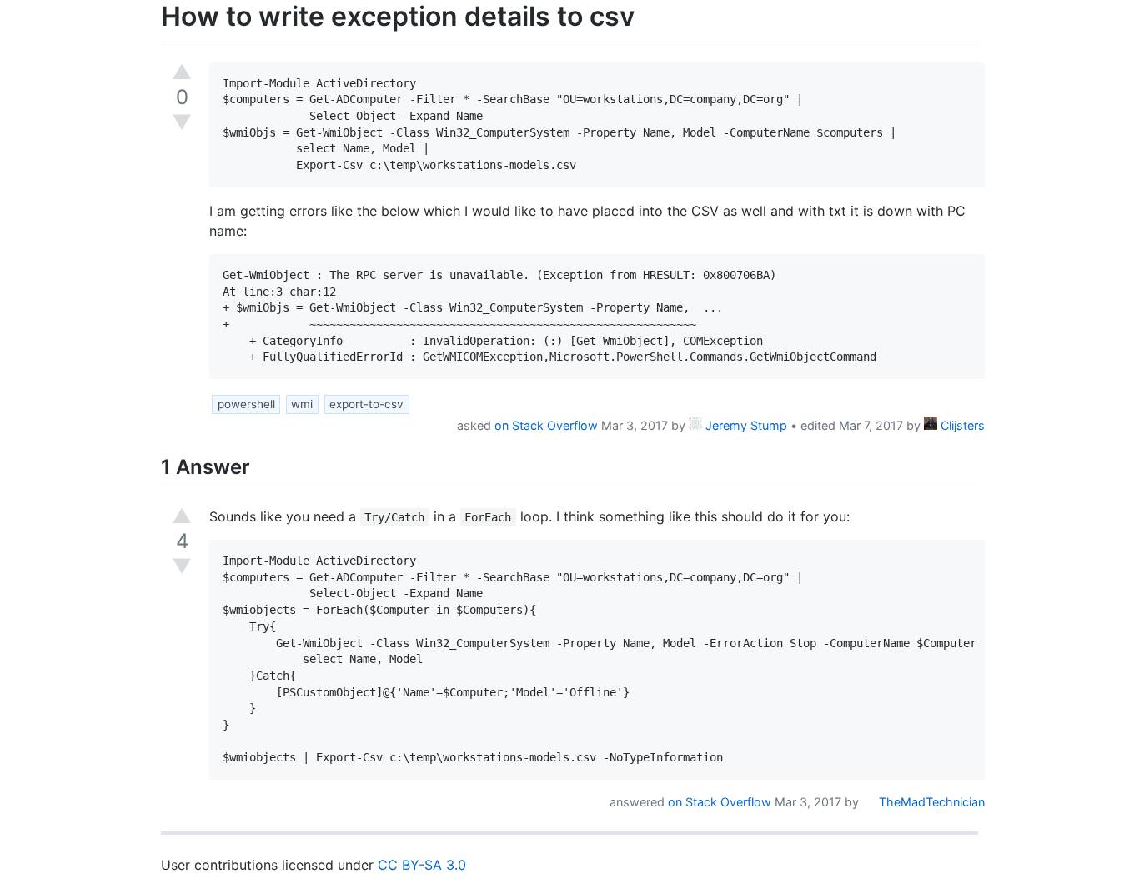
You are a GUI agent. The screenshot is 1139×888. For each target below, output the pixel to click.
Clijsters (961, 425)
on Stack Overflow (546, 425)
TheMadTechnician (930, 802)
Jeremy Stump (744, 425)
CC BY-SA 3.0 (422, 864)
